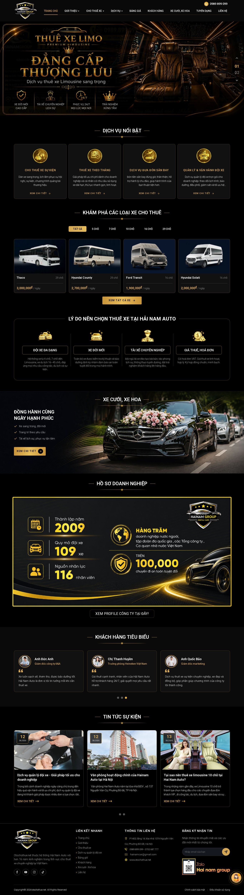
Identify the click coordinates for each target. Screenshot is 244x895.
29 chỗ (167, 229)
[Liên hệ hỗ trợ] (236, 878)
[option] (40, 171)
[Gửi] (226, 852)
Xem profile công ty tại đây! (122, 614)
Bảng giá (135, 10)
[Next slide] (237, 80)
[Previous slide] (237, 58)
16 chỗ (148, 229)
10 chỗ (130, 229)
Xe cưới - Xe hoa (87, 867)
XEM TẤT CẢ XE (120, 300)
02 (237, 72)
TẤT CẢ (77, 229)
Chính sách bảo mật (195, 889)
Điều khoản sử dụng (220, 889)
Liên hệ (222, 10)
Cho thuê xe (94, 10)
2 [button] (123, 698)
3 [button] (126, 698)
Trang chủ (51, 10)
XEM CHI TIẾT (26, 451)
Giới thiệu (70, 10)
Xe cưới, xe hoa (180, 10)
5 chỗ (95, 229)
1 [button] (119, 698)
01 (237, 66)
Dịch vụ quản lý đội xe (90, 852)
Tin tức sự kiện (122, 717)
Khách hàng (156, 10)
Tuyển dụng (203, 10)
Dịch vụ (115, 10)
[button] (18, 171)
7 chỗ (112, 229)
